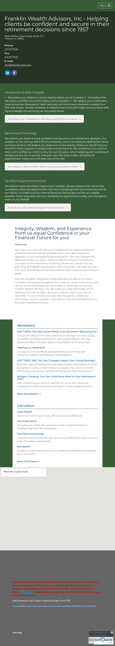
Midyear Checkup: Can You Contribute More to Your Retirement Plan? (56, 377)
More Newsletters (29, 393)
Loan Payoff (24, 411)
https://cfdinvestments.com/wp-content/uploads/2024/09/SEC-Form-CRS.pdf (54, 606)
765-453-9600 (26, 592)
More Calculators (28, 461)
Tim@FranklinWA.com (17, 65)
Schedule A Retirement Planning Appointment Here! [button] (43, 166)
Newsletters (26, 325)
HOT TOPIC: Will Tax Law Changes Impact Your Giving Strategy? (56, 360)
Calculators (25, 405)
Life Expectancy (27, 421)
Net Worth (23, 446)
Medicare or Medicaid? (31, 347)
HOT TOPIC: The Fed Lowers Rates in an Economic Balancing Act (57, 331)
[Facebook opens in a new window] (14, 73)
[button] (105, 5)
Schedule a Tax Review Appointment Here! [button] (36, 207)
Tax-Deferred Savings (30, 433)
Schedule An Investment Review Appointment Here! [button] (43, 119)
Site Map (17, 632)
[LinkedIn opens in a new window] (7, 73)
